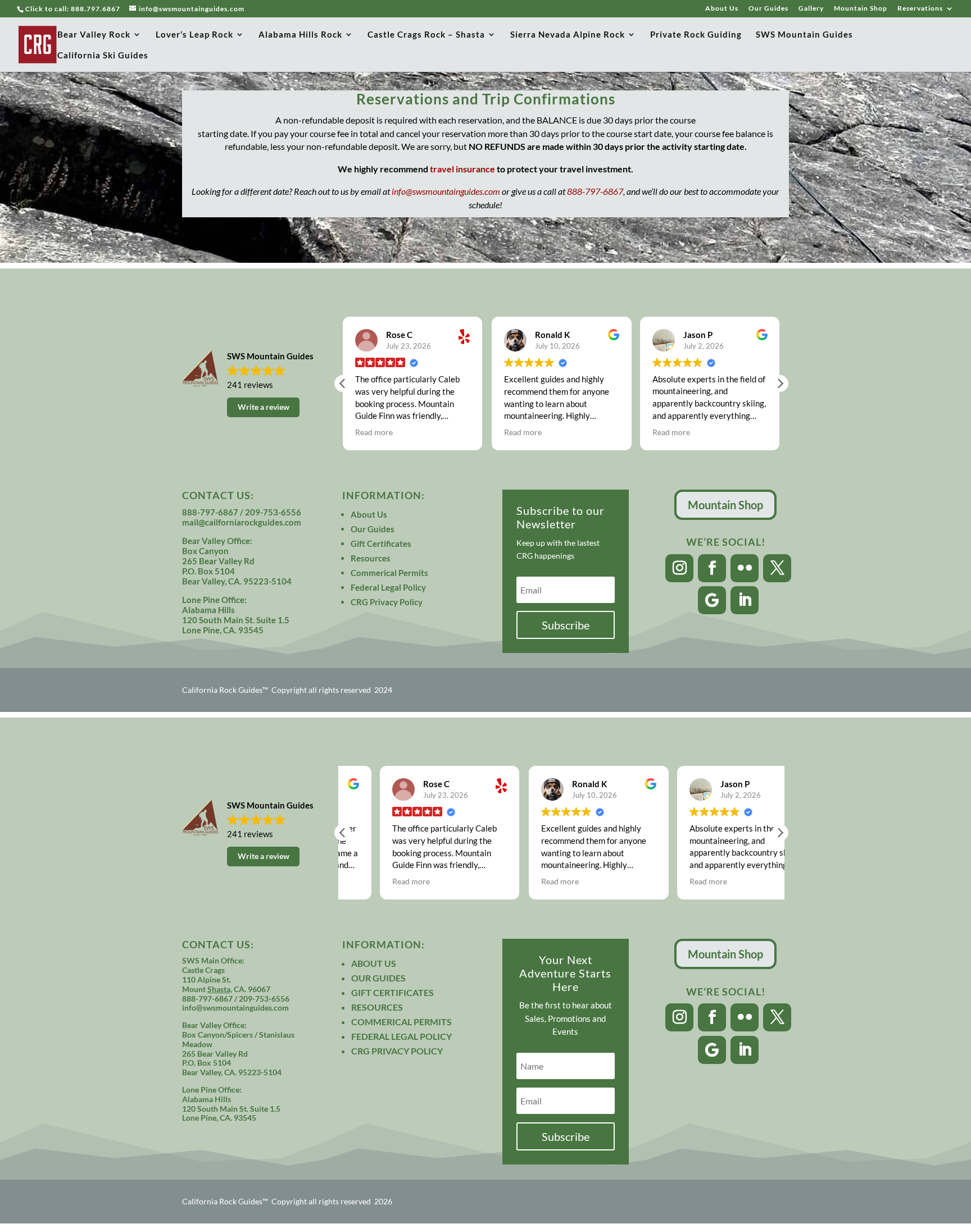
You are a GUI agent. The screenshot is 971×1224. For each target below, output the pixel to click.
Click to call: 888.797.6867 (72, 8)
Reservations (920, 8)
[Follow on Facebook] (712, 568)
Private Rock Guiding (696, 34)
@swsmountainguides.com (242, 1007)
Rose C (399, 335)
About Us (721, 8)
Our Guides (768, 8)
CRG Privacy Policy (387, 602)
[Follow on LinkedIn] (744, 600)
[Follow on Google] (712, 600)
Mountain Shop (860, 8)
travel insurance (462, 168)
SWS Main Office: (213, 960)
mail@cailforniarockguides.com (241, 522)
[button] (780, 383)
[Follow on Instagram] (679, 568)
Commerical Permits (389, 573)
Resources (371, 558)
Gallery (811, 8)
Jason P (698, 335)
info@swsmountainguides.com (446, 191)
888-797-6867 (595, 191)
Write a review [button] (263, 407)
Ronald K (552, 335)
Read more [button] (374, 432)
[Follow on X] (777, 568)
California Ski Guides (102, 55)
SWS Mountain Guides (804, 34)
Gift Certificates (381, 543)
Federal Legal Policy (388, 587)
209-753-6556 (273, 512)
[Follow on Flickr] (744, 568)
